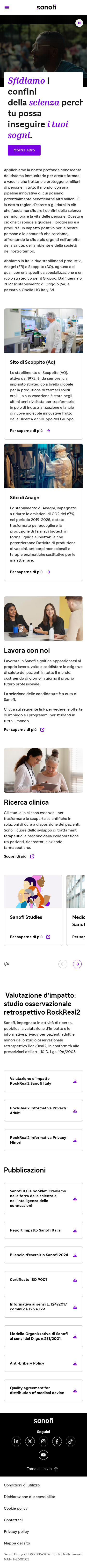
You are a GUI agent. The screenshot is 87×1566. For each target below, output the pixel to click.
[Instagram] (43, 1441)
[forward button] (77, 964)
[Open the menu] (7, 7)
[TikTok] (70, 1441)
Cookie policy (16, 1508)
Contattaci (13, 1520)
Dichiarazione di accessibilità (29, 1497)
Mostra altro (24, 150)
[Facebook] (57, 1441)
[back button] (62, 964)
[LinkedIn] (16, 1441)
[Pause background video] (79, 23)
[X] (30, 1441)
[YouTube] (43, 1455)
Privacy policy (16, 1532)
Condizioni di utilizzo (22, 1485)
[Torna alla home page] (46, 7)
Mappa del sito (17, 1543)
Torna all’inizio (39, 1469)
